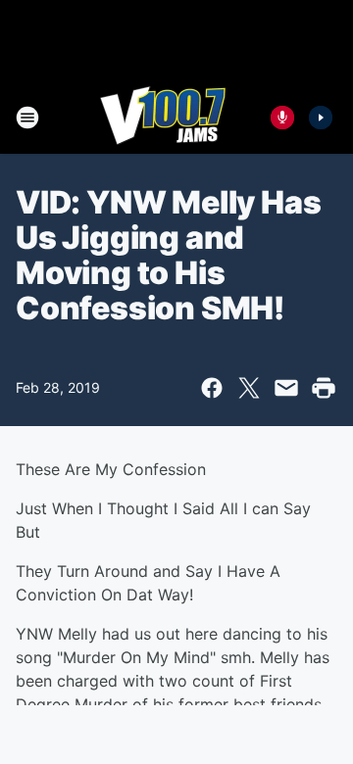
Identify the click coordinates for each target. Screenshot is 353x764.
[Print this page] (323, 388)
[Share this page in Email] (286, 388)
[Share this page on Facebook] (212, 388)
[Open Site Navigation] (27, 117)
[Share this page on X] (249, 388)
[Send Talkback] (282, 117)
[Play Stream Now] (320, 117)
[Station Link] (163, 117)
